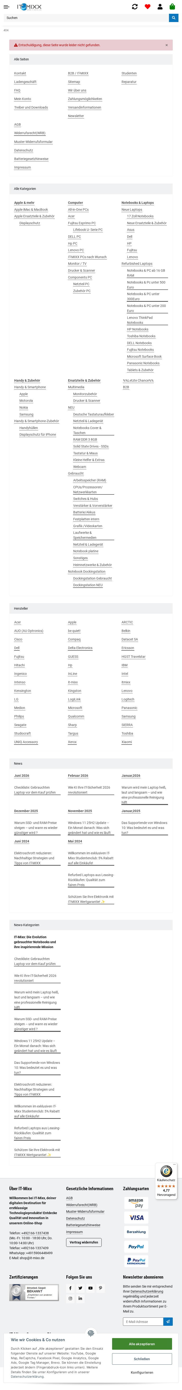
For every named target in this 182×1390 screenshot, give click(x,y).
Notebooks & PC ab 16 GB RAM (146, 273)
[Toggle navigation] (6, 6)
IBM (124, 665)
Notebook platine (85, 551)
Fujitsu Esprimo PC (82, 223)
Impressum (74, 1232)
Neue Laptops (132, 209)
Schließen (142, 1359)
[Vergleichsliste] (134, 7)
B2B (126, 387)
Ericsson (128, 648)
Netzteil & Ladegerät (88, 421)
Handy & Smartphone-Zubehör (36, 421)
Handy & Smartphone (30, 387)
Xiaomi (127, 742)
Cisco (18, 639)
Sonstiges (80, 558)
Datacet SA (130, 639)
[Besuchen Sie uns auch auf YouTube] (90, 1288)
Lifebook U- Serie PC (88, 230)
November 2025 (80, 811)
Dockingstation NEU (88, 585)
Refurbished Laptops (137, 263)
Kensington (22, 691)
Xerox (72, 742)
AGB (69, 1198)
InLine (72, 674)
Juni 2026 (21, 775)
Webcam (79, 467)
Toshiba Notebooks (141, 336)
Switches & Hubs (85, 499)
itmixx (126, 682)
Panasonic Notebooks (143, 363)
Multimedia (76, 387)
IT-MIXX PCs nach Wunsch (87, 257)
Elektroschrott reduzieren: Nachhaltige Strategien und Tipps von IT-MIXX (34, 858)
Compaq (74, 639)
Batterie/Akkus (84, 512)
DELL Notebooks (139, 343)
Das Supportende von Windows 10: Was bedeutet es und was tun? (144, 828)
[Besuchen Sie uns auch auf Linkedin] (80, 1298)
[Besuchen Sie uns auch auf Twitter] (80, 1288)
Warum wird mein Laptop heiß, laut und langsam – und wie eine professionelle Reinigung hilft (144, 795)
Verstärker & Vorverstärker (92, 506)
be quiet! (74, 631)
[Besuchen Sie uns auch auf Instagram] (70, 1298)
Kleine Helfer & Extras (89, 460)
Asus (130, 230)
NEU (71, 407)
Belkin (126, 631)
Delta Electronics (80, 648)
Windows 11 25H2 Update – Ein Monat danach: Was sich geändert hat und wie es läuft (89, 828)
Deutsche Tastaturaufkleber (93, 414)
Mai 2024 (75, 841)
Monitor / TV (77, 263)
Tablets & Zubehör (140, 370)
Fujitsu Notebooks (140, 350)
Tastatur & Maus (85, 453)
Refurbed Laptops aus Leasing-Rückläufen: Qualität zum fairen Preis (91, 880)
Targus (73, 733)
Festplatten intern (86, 519)
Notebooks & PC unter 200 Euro (146, 308)
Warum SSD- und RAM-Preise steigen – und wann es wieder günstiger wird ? (36, 828)
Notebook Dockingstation (86, 571)
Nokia (23, 407)
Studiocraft (22, 733)
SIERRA (127, 725)
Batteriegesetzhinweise (83, 1225)
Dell (129, 236)
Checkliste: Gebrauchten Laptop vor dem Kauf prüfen (35, 790)
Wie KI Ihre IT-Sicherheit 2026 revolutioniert (89, 790)
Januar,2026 (131, 775)
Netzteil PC (81, 284)
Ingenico (20, 674)
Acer (71, 216)
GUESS (73, 656)
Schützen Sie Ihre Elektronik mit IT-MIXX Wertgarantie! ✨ (91, 899)
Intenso (19, 682)
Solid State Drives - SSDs (91, 446)
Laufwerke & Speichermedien (84, 535)
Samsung (26, 414)
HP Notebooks (137, 329)
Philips (19, 716)
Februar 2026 (78, 775)
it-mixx (73, 682)
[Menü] (174, 1165)
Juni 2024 (21, 841)
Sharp (72, 725)
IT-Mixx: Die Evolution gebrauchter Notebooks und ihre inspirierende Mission (35, 942)
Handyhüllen (28, 428)
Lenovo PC (76, 250)
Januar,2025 (131, 811)
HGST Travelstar (134, 656)
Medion (19, 708)
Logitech (128, 699)
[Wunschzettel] (147, 7)
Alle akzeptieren (142, 1344)
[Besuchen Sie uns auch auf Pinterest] (100, 1288)
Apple (23, 394)
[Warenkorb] (172, 7)
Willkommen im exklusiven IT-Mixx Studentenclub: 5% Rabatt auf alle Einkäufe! (91, 858)
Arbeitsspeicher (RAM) (89, 480)
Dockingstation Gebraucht (92, 578)
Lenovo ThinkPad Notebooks (140, 320)
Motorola (26, 400)
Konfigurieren (142, 1372)
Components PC (80, 277)
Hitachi (19, 665)
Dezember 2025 (26, 811)
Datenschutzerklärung (147, 1291)
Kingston (74, 691)
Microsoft (75, 708)
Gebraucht (76, 473)
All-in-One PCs (78, 209)
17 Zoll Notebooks (140, 216)
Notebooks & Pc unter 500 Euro (146, 284)
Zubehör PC (82, 291)
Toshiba (127, 733)
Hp (70, 665)
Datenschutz (75, 1218)
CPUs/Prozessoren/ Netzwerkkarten (88, 489)
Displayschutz (29, 223)
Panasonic (129, 708)
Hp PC (72, 243)
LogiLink (74, 699)
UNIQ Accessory (26, 742)
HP (129, 243)
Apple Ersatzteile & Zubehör (34, 216)
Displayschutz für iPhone (37, 434)
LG (16, 699)
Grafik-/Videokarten (87, 526)
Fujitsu (132, 250)
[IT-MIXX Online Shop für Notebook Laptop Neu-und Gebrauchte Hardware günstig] (29, 6)
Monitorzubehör (85, 394)
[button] (160, 7)
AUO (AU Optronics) (28, 631)
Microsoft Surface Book (144, 356)
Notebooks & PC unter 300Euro (143, 296)
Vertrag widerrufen (84, 1242)
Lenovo (132, 257)
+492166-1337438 (35, 1233)
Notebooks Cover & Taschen (87, 430)
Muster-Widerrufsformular (85, 1211)
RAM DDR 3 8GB (85, 439)
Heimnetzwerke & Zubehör (92, 565)
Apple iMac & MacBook (31, 209)
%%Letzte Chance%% (138, 380)
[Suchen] (173, 18)
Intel (125, 674)
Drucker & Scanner (81, 270)
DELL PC (74, 236)
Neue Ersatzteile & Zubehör (147, 223)
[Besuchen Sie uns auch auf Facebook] (70, 1288)
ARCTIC (127, 622)
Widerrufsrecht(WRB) (81, 1205)
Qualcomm (76, 716)
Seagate (20, 725)
